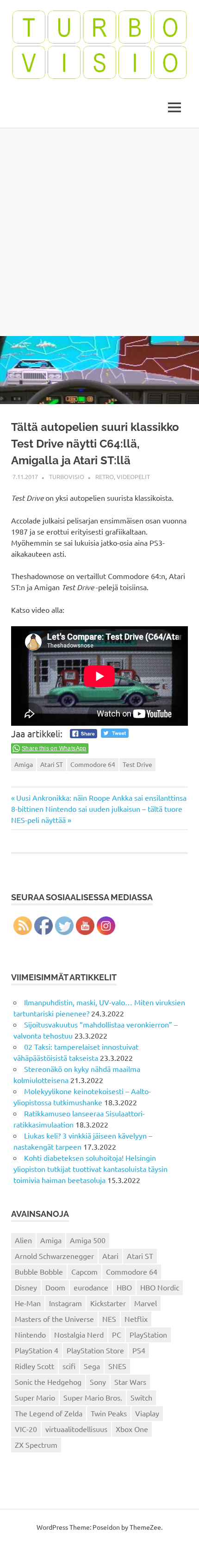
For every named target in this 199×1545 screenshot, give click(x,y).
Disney (26, 1287)
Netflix (136, 1318)
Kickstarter (108, 1303)
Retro (104, 476)
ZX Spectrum (36, 1444)
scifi (68, 1366)
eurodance (91, 1287)
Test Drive (137, 764)
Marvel (145, 1303)
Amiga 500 (88, 1240)
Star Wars (130, 1381)
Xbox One (132, 1428)
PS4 (138, 1350)
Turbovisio (66, 476)
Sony (98, 1381)
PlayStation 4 (36, 1350)
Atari (110, 1255)
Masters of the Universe (54, 1318)
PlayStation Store (95, 1350)
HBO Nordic (159, 1287)
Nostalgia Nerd (79, 1334)
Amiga (23, 764)
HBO (124, 1287)
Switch (141, 1397)
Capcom (84, 1271)
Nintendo (30, 1334)
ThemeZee (145, 1527)
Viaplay (147, 1413)
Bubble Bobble (39, 1271)
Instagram (65, 1303)
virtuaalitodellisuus (76, 1428)
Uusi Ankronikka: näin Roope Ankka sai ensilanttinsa (101, 797)
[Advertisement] (99, 231)
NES (109, 1318)
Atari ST (51, 764)
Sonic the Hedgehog (48, 1381)
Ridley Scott (34, 1366)
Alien (23, 1240)
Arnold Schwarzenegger (54, 1255)
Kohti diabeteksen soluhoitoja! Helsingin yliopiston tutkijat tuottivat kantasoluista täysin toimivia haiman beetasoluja (90, 1168)
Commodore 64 (92, 764)
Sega (92, 1366)
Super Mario (35, 1397)
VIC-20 (26, 1428)
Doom (55, 1287)
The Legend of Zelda (48, 1413)
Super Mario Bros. (92, 1397)
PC (116, 1334)
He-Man (28, 1303)
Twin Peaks (109, 1413)
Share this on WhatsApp (54, 748)
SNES (117, 1366)
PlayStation (148, 1334)
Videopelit (133, 476)
